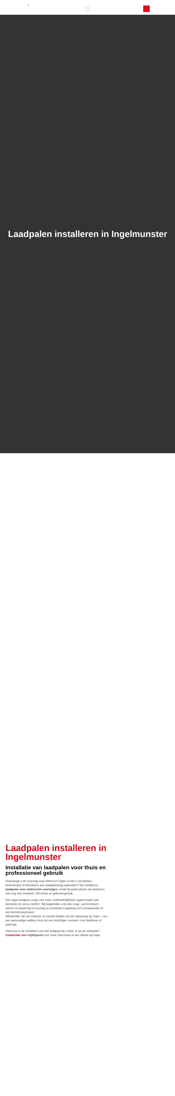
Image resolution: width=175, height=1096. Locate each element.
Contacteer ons (15, 935)
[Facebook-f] (146, 8)
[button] (87, 9)
